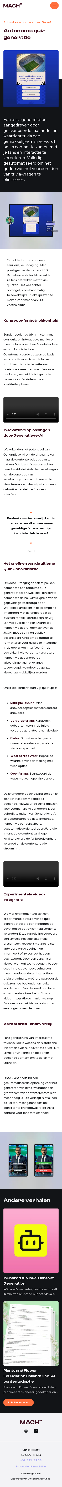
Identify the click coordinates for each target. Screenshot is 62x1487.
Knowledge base (31, 1473)
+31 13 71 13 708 (31, 1460)
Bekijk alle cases (18, 1402)
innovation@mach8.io (31, 1466)
